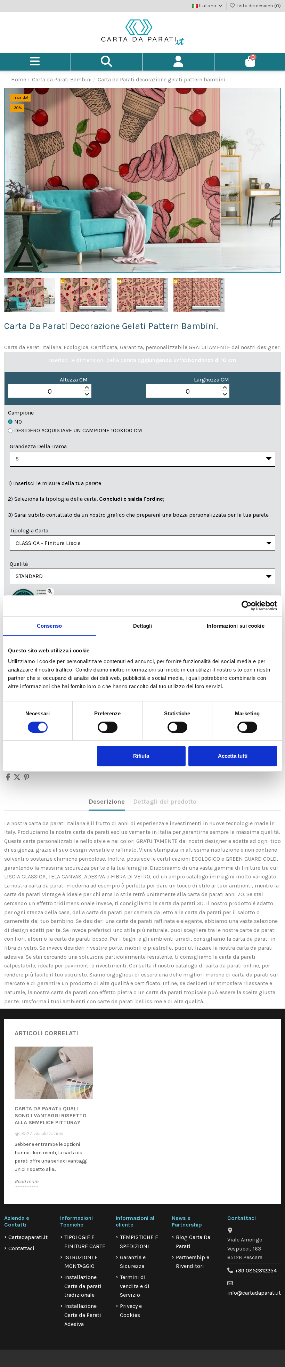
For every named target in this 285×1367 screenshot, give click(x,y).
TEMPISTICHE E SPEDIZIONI (139, 1241)
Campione (21, 412)
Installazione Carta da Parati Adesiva (82, 1315)
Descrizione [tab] (107, 801)
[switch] (107, 727)
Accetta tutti (232, 756)
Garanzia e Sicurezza (133, 1262)
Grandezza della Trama (38, 446)
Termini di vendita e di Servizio (134, 1286)
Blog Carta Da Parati (193, 1241)
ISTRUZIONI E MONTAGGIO (81, 1262)
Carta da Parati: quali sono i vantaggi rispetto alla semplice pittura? (51, 1115)
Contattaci (21, 1248)
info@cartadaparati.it (254, 1292)
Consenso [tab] (49, 626)
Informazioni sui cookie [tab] (235, 626)
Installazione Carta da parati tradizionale (82, 1286)
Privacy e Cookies (131, 1310)
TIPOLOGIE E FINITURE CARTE (84, 1241)
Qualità (19, 564)
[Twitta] (17, 777)
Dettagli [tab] (142, 626)
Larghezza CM (211, 379)
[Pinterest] (26, 777)
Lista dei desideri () (258, 6)
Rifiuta (141, 756)
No (18, 421)
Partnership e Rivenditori (192, 1262)
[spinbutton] (49, 391)
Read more (26, 1181)
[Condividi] (8, 777)
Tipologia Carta (29, 530)
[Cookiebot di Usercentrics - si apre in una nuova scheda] (246, 606)
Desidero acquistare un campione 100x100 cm (78, 430)
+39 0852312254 (256, 1270)
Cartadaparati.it (28, 1237)
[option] (53, 1121)
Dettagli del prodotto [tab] (164, 801)
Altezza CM (74, 379)
